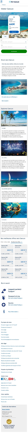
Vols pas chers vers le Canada (8, 399)
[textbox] (14, 41)
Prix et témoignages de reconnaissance (10, 339)
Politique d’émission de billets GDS (9, 363)
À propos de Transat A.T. (6, 327)
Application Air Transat (6, 383)
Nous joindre (6, 409)
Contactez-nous (4, 387)
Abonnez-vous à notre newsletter (8, 385)
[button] (5, 36)
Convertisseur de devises (6, 396)
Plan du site (3, 401)
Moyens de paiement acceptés (8, 360)
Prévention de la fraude (6, 372)
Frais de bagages (5, 334)
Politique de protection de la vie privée (10, 358)
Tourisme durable (5, 337)
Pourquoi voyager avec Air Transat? (9, 325)
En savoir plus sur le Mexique (9, 97)
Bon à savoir (5, 101)
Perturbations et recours (6, 348)
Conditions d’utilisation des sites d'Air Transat (11, 351)
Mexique (4, 4)
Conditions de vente (5, 353)
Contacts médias (5, 390)
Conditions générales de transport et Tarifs (11, 365)
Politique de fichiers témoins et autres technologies (13, 346)
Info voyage (3, 329)
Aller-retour (4, 241)
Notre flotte (3, 332)
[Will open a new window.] (2, 379)
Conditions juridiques (6, 355)
